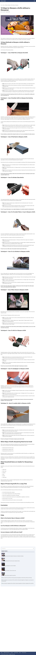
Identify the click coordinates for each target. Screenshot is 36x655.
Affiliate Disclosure (7, 652)
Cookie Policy (16, 652)
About (2, 652)
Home (1, 5)
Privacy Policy (24, 652)
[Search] (33, 548)
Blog (3, 5)
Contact (12, 652)
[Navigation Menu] (34, 1)
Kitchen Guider (5, 654)
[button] (33, 548)
